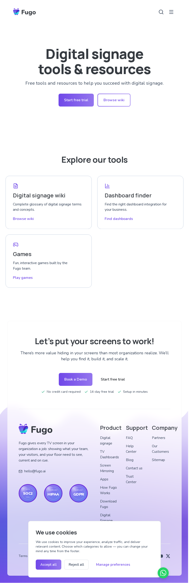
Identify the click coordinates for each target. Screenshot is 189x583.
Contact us (134, 468)
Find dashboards (119, 218)
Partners (158, 438)
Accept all (48, 564)
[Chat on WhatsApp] (163, 572)
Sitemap (158, 460)
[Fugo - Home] (24, 12)
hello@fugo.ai (35, 471)
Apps (104, 479)
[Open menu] (171, 12)
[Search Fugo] (161, 12)
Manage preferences (113, 564)
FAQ (129, 438)
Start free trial (76, 100)
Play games (23, 277)
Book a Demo (75, 379)
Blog (129, 460)
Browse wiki (113, 100)
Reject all (76, 564)
